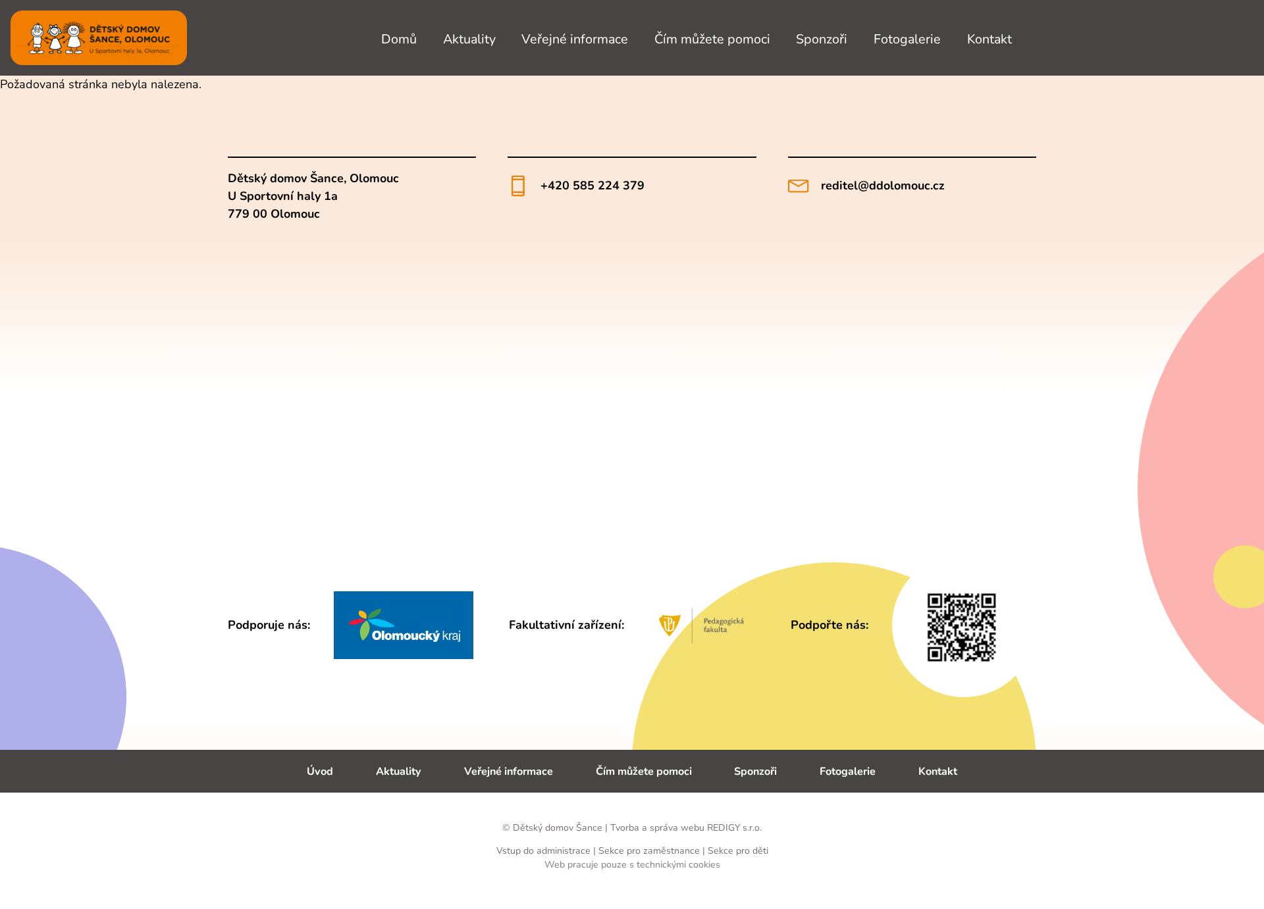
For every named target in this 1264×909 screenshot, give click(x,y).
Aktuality (469, 38)
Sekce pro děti (738, 851)
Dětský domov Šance (557, 828)
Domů (399, 38)
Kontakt (989, 38)
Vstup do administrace (544, 851)
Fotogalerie (907, 38)
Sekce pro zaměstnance (649, 851)
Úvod (320, 771)
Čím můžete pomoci (712, 38)
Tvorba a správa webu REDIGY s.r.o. (686, 828)
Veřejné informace (574, 38)
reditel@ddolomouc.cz (883, 185)
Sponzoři (821, 38)
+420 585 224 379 (592, 185)
